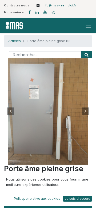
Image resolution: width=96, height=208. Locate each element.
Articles (14, 41)
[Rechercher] (86, 54)
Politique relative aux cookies (37, 199)
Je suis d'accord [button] (77, 199)
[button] (10, 111)
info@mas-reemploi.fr (59, 5)
